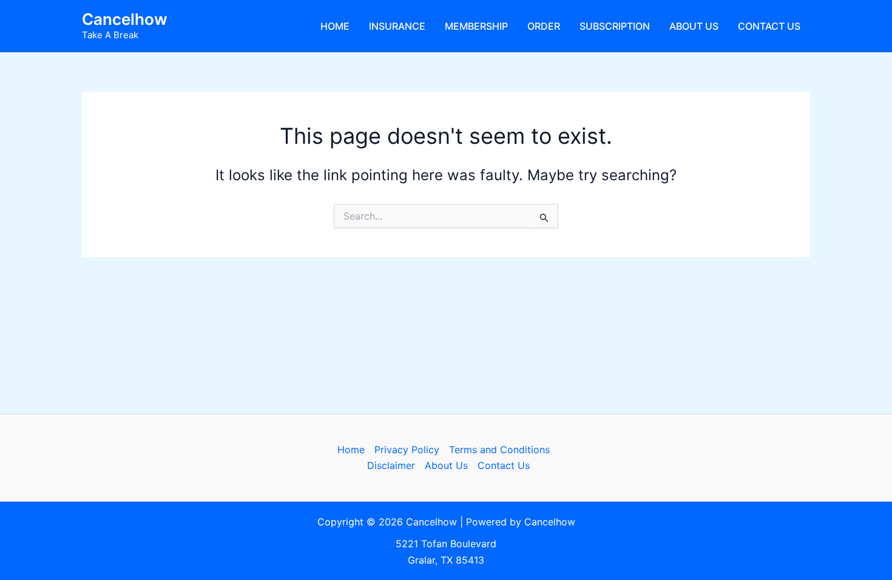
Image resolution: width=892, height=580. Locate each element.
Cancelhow (124, 19)
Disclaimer (391, 465)
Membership (476, 26)
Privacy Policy (406, 449)
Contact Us (769, 26)
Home (335, 26)
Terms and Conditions (499, 449)
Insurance (397, 26)
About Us (693, 26)
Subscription (614, 26)
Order (543, 26)
